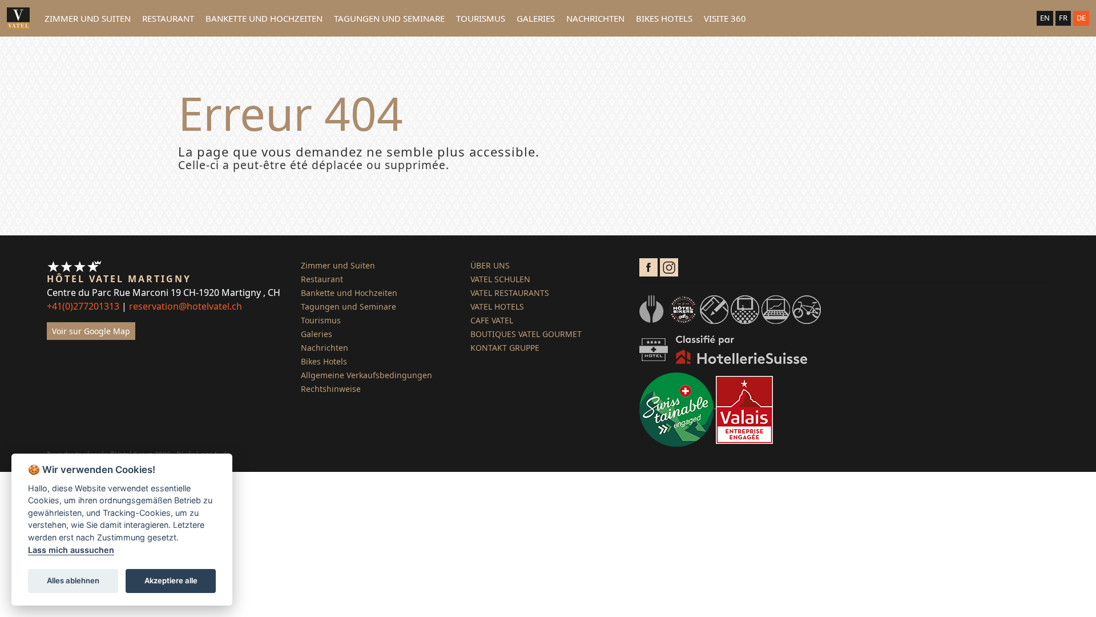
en (1045, 18)
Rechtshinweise (331, 388)
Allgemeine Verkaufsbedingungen (366, 375)
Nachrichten (595, 18)
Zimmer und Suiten (88, 18)
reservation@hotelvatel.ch (185, 306)
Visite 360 (725, 18)
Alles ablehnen (73, 580)
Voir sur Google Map (91, 331)
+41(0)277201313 (83, 306)
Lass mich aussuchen (71, 550)
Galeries (536, 18)
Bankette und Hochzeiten (264, 18)
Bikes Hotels (664, 18)
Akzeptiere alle (171, 580)
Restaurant (168, 18)
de (1081, 18)
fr (1063, 18)
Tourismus (480, 18)
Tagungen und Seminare (389, 18)
